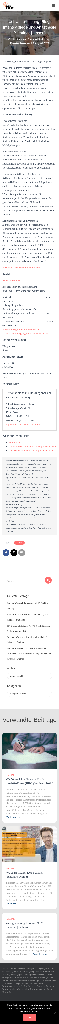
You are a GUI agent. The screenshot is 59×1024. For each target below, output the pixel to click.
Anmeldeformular (11, 280)
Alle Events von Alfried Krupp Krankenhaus (31, 450)
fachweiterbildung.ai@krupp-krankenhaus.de (26, 333)
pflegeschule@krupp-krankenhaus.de (20, 329)
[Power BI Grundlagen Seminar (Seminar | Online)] (29, 844)
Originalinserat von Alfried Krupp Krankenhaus (32, 446)
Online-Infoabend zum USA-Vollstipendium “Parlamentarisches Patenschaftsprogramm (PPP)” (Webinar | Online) (29, 653)
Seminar (19, 542)
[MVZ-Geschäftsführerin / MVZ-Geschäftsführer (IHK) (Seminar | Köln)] (29, 751)
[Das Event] (9, 5)
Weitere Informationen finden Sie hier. (21, 267)
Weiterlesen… (13, 817)
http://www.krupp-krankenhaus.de (23, 424)
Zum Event (14, 442)
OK (29, 1017)
